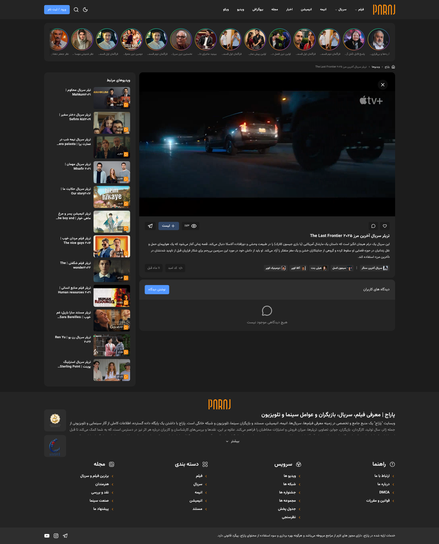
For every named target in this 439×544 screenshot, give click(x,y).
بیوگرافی (257, 9)
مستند (197, 509)
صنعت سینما (99, 501)
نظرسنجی (289, 517)
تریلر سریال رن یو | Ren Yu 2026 (73, 339)
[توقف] (147, 210)
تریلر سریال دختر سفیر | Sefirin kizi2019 (75, 117)
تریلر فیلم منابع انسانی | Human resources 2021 (74, 290)
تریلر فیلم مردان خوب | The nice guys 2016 (75, 240)
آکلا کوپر (295, 268)
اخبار (289, 9)
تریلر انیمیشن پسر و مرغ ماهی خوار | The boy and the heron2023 (73, 216)
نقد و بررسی (100, 492)
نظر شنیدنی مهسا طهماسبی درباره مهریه (82, 54)
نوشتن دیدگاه (157, 289)
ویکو (226, 9)
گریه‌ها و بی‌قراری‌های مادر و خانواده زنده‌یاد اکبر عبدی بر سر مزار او (379, 54)
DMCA (384, 492)
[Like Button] (385, 226)
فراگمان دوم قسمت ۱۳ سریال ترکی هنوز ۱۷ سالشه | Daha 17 (156, 54)
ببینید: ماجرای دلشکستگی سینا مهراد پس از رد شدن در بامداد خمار (206, 54)
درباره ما (383, 484)
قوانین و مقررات (378, 501)
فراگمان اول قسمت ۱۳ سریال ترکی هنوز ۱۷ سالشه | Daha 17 (107, 54)
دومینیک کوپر (273, 268)
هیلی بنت (316, 268)
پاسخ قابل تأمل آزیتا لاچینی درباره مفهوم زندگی (354, 54)
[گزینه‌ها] (51, 90)
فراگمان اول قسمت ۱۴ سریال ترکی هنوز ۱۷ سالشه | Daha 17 (230, 54)
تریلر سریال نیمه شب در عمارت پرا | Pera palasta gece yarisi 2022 (74, 142)
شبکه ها (289, 484)
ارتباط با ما (382, 476)
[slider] (172, 203)
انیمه (323, 9)
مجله (274, 9)
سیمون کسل (339, 268)
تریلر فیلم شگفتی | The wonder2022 (75, 265)
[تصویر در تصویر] (375, 210)
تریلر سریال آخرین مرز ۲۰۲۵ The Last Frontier (341, 67)
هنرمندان (102, 484)
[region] (267, 144)
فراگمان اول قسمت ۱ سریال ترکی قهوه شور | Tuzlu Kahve (305, 54)
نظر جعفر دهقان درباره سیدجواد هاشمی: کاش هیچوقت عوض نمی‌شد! (58, 54)
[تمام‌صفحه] (387, 210)
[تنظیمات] (363, 210)
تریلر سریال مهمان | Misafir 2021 (78, 166)
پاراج (387, 67)
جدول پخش (287, 509)
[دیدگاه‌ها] (373, 226)
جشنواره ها (287, 492)
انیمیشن (306, 9)
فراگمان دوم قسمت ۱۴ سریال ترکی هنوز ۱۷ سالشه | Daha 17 (329, 54)
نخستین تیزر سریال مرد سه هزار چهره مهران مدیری (181, 54)
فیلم (361, 9)
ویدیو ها (290, 476)
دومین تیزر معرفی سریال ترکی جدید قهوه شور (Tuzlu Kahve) (132, 54)
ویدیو (240, 9)
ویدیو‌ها (376, 67)
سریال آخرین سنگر (372, 268)
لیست (166, 225)
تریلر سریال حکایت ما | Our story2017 (76, 191)
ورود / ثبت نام (57, 9)
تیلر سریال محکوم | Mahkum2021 (78, 92)
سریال (342, 9)
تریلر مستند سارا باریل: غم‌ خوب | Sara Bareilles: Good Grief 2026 (73, 315)
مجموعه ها (287, 501)
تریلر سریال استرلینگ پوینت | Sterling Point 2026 (75, 364)
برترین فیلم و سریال (94, 476)
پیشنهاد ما (101, 509)
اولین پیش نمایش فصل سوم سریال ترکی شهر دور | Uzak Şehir (255, 54)
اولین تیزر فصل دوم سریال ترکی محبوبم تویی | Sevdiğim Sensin (280, 54)
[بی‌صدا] (159, 210)
